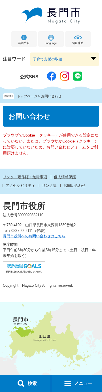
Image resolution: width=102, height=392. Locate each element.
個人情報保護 (65, 177)
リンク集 (49, 185)
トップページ (27, 96)
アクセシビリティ (20, 185)
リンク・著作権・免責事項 (25, 177)
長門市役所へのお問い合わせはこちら (34, 236)
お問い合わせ (74, 185)
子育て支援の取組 (47, 59)
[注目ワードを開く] (93, 58)
